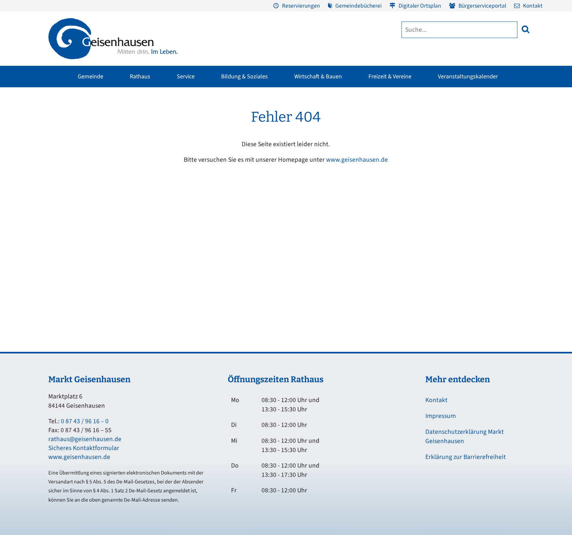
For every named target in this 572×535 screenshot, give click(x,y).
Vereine (135, 141)
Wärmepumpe (185, 186)
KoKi (422, 141)
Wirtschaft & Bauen (318, 76)
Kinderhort (262, 204)
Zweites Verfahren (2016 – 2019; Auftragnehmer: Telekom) (244, 140)
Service (186, 76)
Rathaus (140, 76)
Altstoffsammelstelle (519, 141)
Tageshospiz (430, 179)
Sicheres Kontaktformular (83, 448)
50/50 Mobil (429, 116)
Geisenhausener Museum (236, 116)
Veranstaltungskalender (468, 76)
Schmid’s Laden (309, 129)
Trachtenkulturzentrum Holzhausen (317, 145)
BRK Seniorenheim (436, 129)
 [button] (525, 29)
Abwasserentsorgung (519, 129)
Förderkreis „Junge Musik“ (321, 116)
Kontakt (533, 6)
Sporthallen (139, 129)
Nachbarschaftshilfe (438, 154)
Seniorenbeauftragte (439, 167)
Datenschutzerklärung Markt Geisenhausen (464, 436)
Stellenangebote (62, 179)
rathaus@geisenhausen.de (84, 439)
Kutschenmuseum (229, 129)
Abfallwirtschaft (513, 116)
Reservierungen (301, 6)
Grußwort (54, 116)
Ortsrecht (54, 167)
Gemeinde (90, 76)
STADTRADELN (142, 154)
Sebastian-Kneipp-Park (400, 138)
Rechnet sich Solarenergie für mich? (201, 170)
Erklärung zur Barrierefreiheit (465, 457)
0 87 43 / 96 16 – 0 (85, 421)
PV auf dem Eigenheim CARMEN (204, 154)
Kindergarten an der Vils (276, 179)
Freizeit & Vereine (389, 76)
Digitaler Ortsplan (420, 6)
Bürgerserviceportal (482, 6)
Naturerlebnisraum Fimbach (405, 125)
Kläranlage (508, 167)
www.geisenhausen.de (357, 159)
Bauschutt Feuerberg (519, 154)
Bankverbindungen (64, 192)
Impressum (440, 416)
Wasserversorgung (516, 179)
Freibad (135, 116)
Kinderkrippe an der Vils (277, 192)
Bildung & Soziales (244, 76)
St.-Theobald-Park (394, 150)
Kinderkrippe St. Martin (276, 167)
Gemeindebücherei (358, 6)
